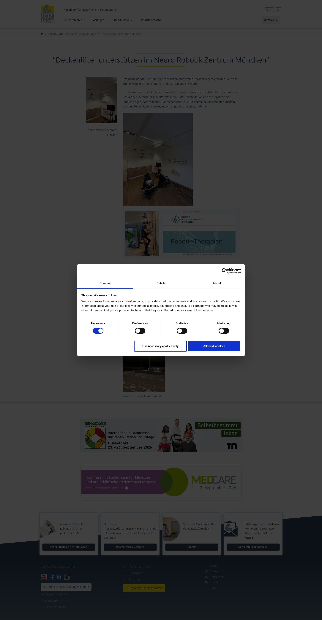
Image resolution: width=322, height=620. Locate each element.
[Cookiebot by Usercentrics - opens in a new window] (224, 271)
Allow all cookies (214, 346)
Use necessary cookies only (160, 346)
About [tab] (217, 283)
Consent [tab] (105, 283)
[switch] (140, 331)
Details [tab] (161, 283)
